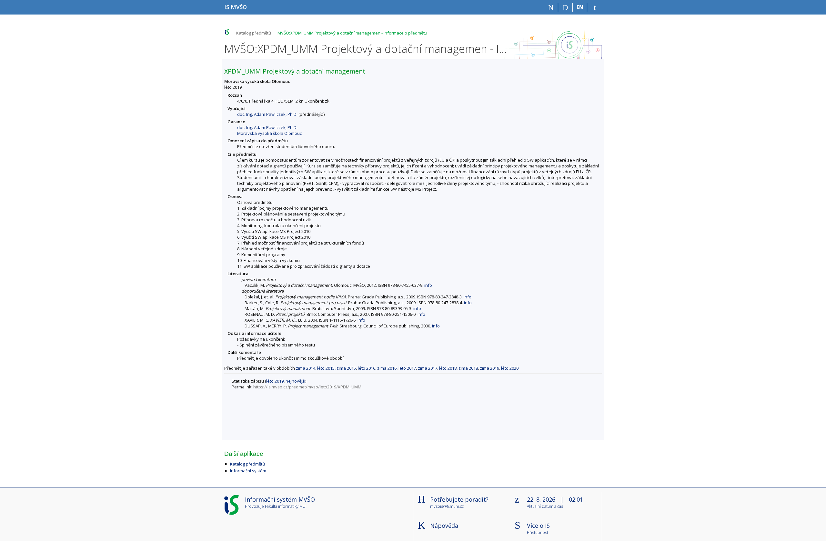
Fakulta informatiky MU (285, 506)
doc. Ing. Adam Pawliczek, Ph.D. (267, 114)
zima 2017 (427, 368)
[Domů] (551, 7)
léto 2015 (326, 368)
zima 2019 (489, 368)
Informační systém (248, 471)
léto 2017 (407, 368)
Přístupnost (537, 532)
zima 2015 (346, 368)
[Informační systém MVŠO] (227, 32)
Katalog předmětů (253, 33)
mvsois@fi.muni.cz (447, 506)
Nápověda (444, 525)
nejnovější (295, 381)
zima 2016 (387, 368)
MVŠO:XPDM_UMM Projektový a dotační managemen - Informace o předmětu (352, 33)
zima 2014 (305, 368)
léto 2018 (448, 368)
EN (580, 7)
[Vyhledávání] (565, 7)
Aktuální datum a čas (545, 506)
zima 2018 (468, 368)
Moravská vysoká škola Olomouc (269, 133)
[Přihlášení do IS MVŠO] (594, 7)
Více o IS (538, 525)
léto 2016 (366, 368)
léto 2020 (510, 368)
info (428, 285)
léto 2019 (275, 381)
